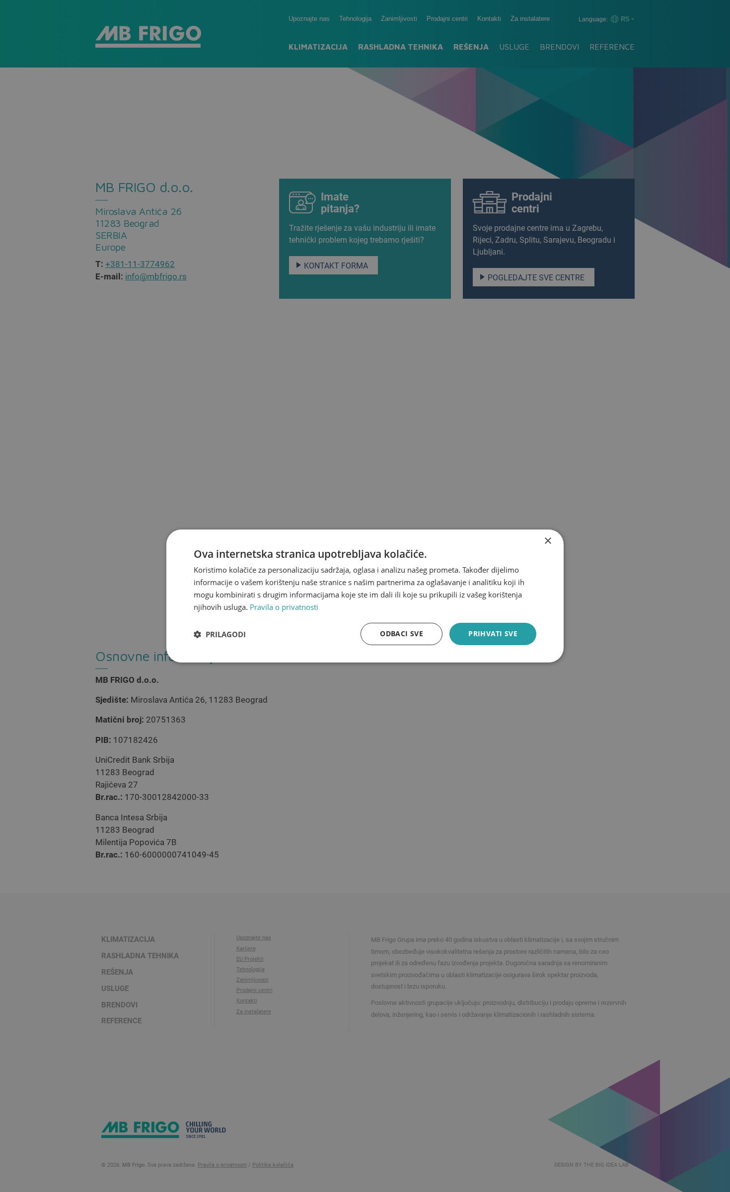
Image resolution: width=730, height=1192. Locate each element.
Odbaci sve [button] (401, 633)
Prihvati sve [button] (492, 633)
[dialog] (365, 596)
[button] (220, 634)
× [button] (547, 541)
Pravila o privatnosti (284, 607)
